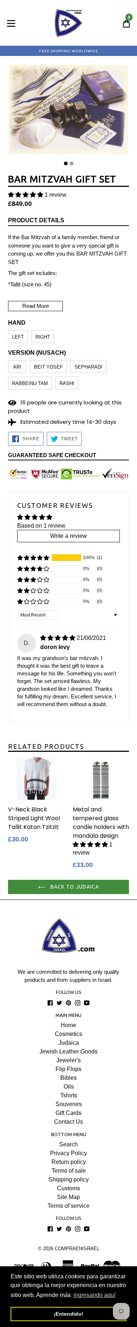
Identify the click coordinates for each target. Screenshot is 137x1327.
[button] (25, 195)
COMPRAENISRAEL (77, 1248)
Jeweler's (68, 1060)
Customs (68, 1188)
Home (68, 1025)
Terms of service (68, 1206)
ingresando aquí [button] (94, 1295)
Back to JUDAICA (74, 887)
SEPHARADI (88, 367)
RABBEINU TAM (30, 383)
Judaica (68, 1043)
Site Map (68, 1197)
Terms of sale (69, 1171)
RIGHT (42, 337)
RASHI (67, 383)
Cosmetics (68, 1034)
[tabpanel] (68, 111)
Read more (35, 306)
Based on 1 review (41, 526)
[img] (57, 638)
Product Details (36, 220)
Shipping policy (69, 1179)
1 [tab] (66, 163)
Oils (69, 1086)
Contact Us (68, 1122)
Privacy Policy (68, 1153)
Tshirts (68, 1095)
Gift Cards (68, 1113)
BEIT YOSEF (48, 367)
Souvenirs (69, 1104)
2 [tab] (71, 163)
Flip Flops (68, 1069)
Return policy (69, 1162)
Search (68, 1144)
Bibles (68, 1078)
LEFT (18, 337)
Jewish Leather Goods (68, 1051)
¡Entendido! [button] (68, 1314)
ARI (17, 367)
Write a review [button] (68, 536)
